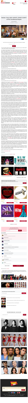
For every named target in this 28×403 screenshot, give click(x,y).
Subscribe (23, 293)
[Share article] (24, 39)
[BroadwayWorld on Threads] (17, 392)
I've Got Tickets (10, 202)
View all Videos (3, 308)
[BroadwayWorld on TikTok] (16, 392)
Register (21, 1)
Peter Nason (7, 268)
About (7, 394)
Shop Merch (3, 2)
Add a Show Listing (7, 2)
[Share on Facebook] (21, 39)
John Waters (24, 53)
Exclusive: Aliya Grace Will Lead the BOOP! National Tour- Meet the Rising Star (11, 346)
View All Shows (7, 265)
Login (23, 1)
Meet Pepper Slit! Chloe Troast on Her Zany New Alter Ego (13, 297)
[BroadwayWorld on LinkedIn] (14, 392)
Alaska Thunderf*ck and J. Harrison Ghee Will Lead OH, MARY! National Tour (11, 332)
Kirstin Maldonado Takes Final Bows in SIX (11, 305)
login (14, 154)
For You (4, 155)
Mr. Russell (17, 84)
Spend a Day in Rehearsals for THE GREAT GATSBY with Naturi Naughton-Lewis (16, 300)
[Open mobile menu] (27, 1)
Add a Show (18, 265)
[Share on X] (23, 39)
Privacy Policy (21, 395)
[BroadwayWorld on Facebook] (11, 392)
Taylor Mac (14, 52)
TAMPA (14, 4)
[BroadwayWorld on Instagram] (13, 392)
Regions (18, 394)
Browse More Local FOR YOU (21, 177)
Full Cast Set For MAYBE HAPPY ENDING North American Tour (9, 374)
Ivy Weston (25, 119)
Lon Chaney (13, 62)
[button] (25, 1)
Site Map (20, 394)
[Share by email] (26, 39)
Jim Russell (11, 82)
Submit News (14, 394)
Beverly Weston (21, 82)
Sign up (25, 314)
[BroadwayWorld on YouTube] (19, 392)
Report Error (23, 394)
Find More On (13, 224)
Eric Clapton (18, 98)
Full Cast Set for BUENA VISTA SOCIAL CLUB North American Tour (10, 360)
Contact (9, 394)
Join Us (11, 394)
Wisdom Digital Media (12, 395)
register (11, 154)
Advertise (4, 394)
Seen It (4, 202)
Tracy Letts (20, 70)
